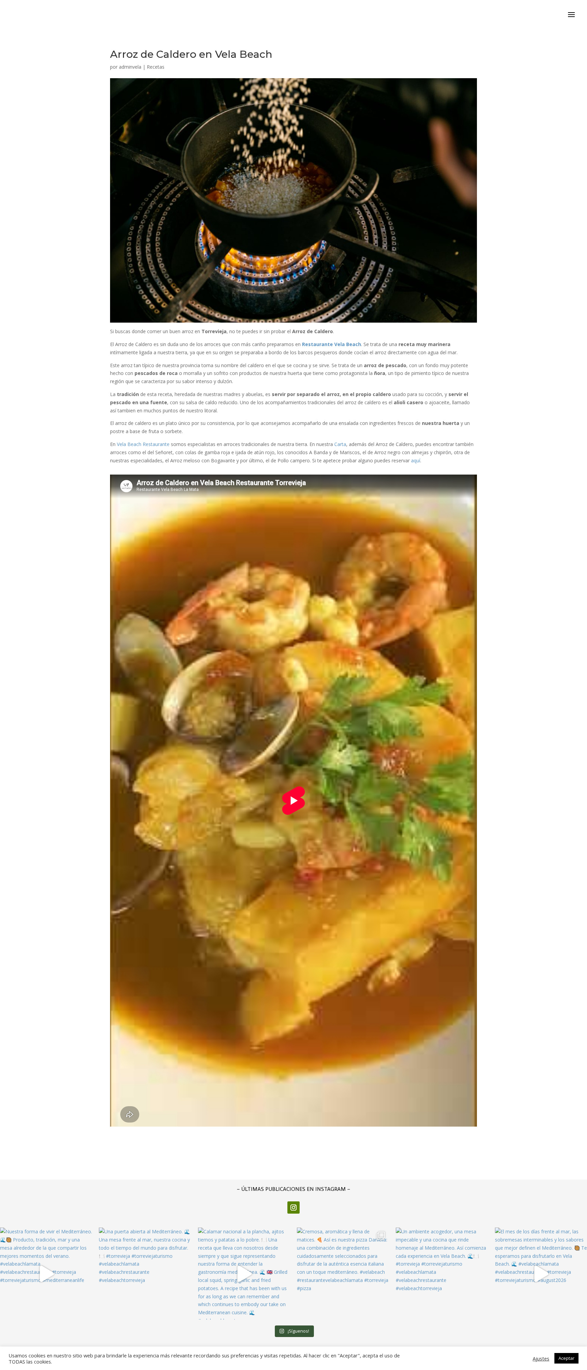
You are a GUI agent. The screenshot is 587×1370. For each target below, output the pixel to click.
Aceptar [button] (566, 1358)
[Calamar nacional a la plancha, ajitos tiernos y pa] (244, 1274)
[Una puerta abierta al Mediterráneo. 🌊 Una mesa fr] (145, 1274)
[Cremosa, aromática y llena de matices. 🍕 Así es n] (343, 1274)
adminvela (130, 67)
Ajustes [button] (541, 1358)
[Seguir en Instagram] (293, 1207)
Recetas (155, 67)
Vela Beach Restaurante (143, 444)
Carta (340, 444)
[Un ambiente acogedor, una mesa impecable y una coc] (442, 1274)
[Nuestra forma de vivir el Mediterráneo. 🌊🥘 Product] (46, 1274)
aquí (415, 460)
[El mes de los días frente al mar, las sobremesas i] (541, 1274)
